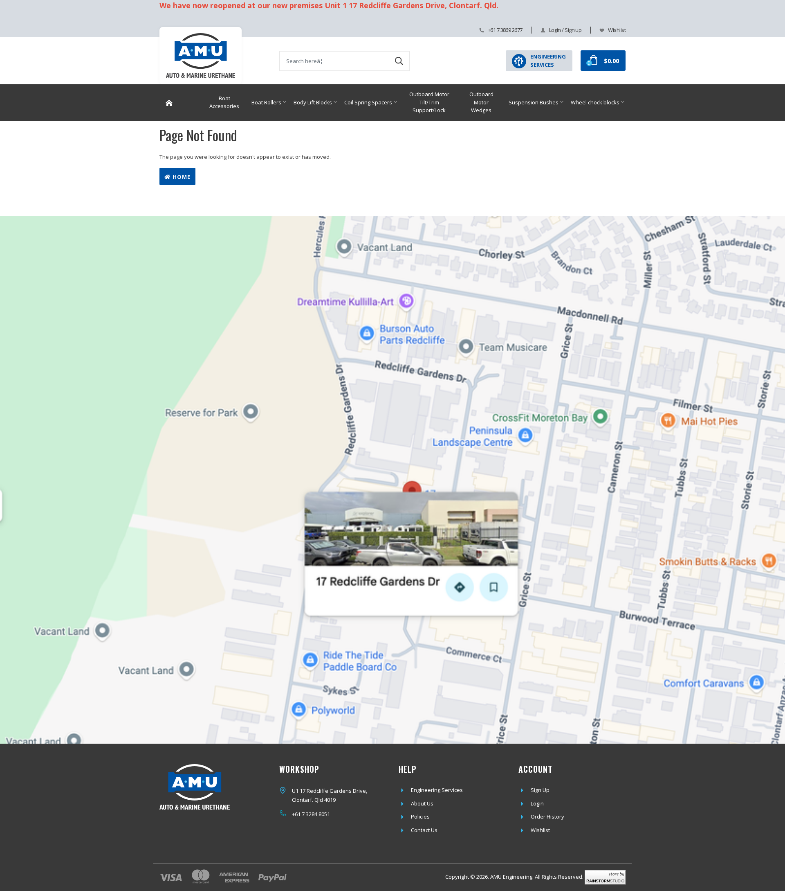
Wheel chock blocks (595, 102)
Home (181, 176)
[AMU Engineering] (200, 60)
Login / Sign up (565, 30)
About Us (422, 803)
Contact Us (424, 830)
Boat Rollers (266, 102)
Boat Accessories (224, 102)
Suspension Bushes (533, 102)
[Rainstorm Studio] (605, 876)
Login (537, 803)
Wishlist (617, 30)
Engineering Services (437, 790)
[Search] (399, 61)
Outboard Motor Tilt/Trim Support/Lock (429, 102)
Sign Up (540, 790)
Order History (547, 816)
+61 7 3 (300, 814)
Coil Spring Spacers (368, 102)
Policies (420, 816)
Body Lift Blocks (313, 102)
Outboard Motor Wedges (481, 102)
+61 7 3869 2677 (505, 30)
